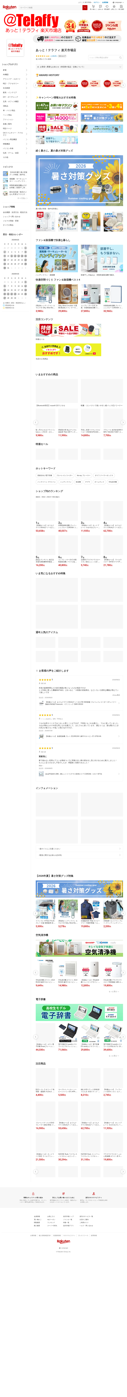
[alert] (79, 73)
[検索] (84, 13)
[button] (118, 8)
